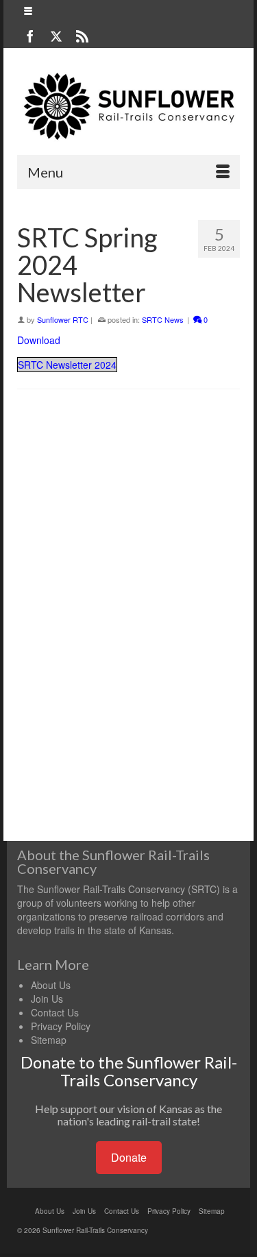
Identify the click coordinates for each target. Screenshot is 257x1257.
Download (38, 340)
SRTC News (163, 319)
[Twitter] (56, 35)
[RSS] (82, 35)
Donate (129, 1157)
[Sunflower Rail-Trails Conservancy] (128, 106)
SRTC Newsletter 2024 (67, 364)
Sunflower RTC (62, 319)
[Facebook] (30, 35)
